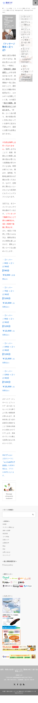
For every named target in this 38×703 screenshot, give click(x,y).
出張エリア (6, 539)
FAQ (4, 549)
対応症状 (5, 533)
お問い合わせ (6, 552)
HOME (4, 524)
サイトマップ (6, 555)
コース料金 (6, 536)
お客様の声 (6, 543)
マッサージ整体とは (8, 527)
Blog (4, 546)
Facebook (17, 684)
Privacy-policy (7, 565)
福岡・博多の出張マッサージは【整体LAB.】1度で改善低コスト (19, 670)
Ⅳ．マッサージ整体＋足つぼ (22, 8)
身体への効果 (6, 530)
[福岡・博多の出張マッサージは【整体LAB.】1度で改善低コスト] (7, 3)
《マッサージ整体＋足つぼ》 (8, 47)
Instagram (20, 684)
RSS (23, 684)
